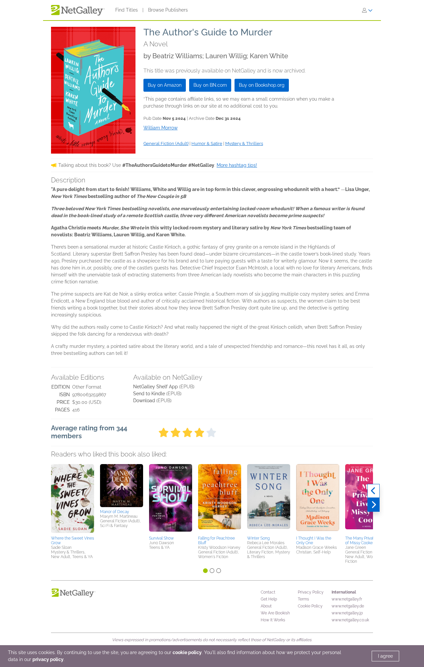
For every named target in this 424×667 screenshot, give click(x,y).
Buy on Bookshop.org (262, 85)
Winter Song (258, 538)
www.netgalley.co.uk (350, 620)
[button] (72, 499)
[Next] (373, 505)
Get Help (269, 599)
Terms (303, 599)
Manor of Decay (114, 511)
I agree (385, 656)
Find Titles (126, 10)
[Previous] (373, 491)
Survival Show (161, 538)
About (266, 606)
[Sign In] (367, 10)
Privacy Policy (311, 592)
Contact (268, 592)
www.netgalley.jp (347, 613)
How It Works (273, 620)
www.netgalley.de (348, 606)
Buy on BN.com (210, 85)
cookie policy (187, 652)
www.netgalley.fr (347, 599)
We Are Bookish (275, 613)
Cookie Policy (310, 606)
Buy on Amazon (165, 85)
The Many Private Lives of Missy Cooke (365, 540)
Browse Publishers (168, 10)
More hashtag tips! (237, 165)
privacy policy (48, 659)
